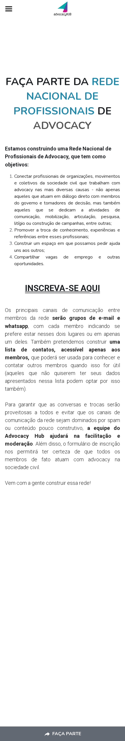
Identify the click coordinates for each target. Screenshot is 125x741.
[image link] (63, 8)
